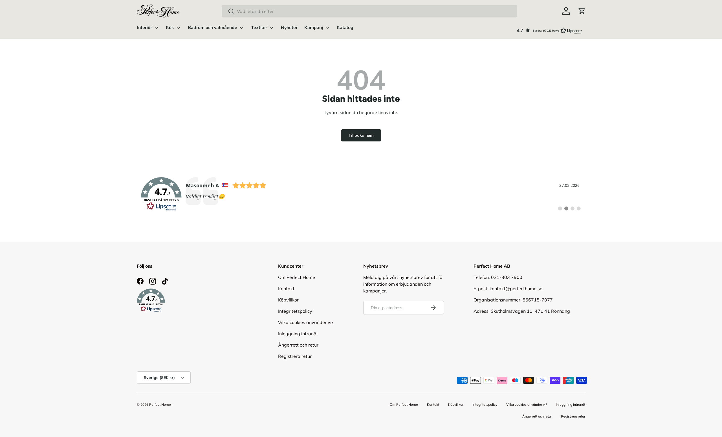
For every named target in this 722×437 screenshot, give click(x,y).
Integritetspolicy (295, 311)
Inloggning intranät (298, 333)
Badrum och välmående (212, 28)
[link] (361, 194)
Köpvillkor (288, 300)
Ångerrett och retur (298, 345)
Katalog (345, 28)
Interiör (144, 28)
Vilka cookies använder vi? (305, 322)
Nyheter (289, 28)
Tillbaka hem (361, 135)
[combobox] (369, 11)
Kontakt (286, 288)
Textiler (259, 28)
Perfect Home (160, 404)
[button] (582, 11)
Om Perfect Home (296, 277)
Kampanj (313, 28)
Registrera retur (295, 356)
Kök (170, 28)
